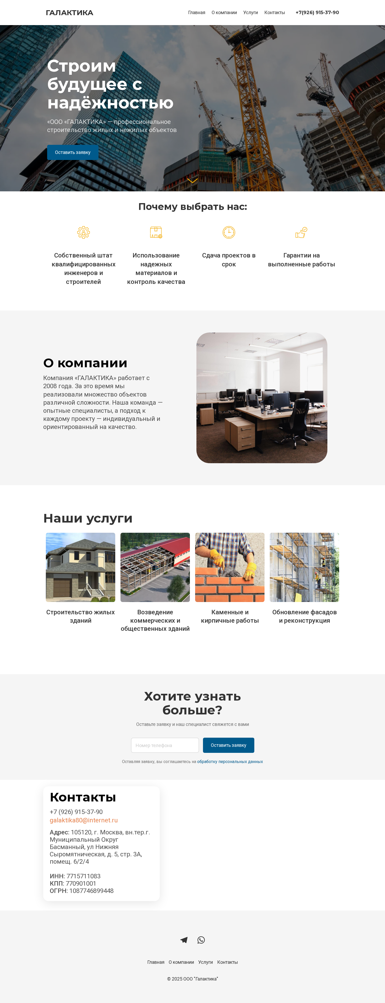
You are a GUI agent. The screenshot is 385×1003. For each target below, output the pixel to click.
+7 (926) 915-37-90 (76, 812)
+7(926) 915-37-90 (317, 12)
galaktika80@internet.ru (84, 820)
